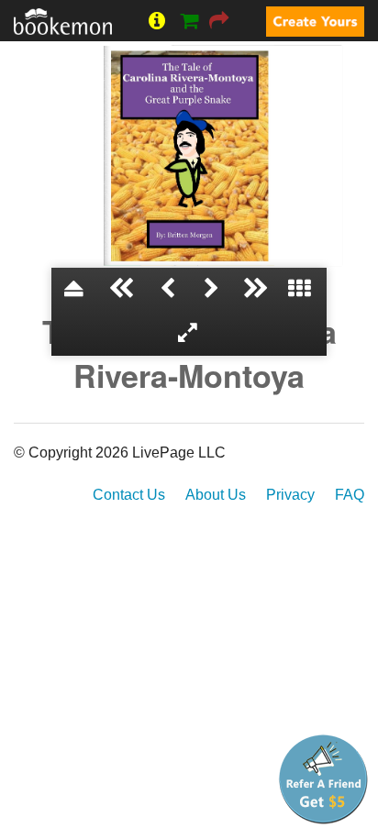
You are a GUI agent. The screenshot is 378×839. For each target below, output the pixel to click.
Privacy (290, 494)
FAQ (349, 494)
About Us (215, 494)
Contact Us (129, 494)
